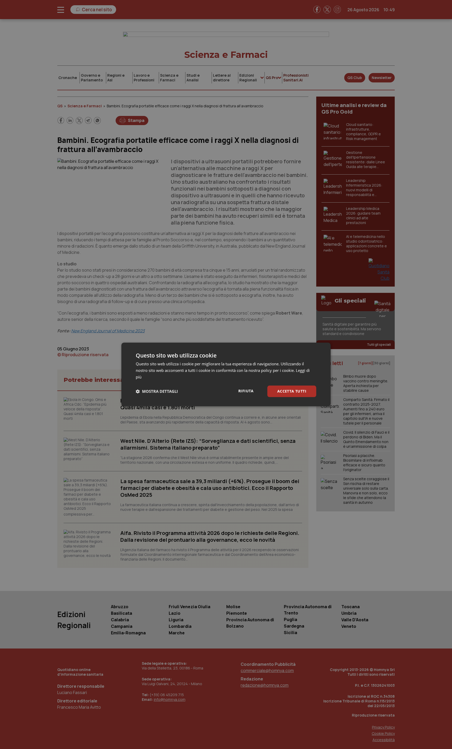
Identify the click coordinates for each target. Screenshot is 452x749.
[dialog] (226, 374)
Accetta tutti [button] (291, 391)
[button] (157, 391)
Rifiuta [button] (246, 390)
